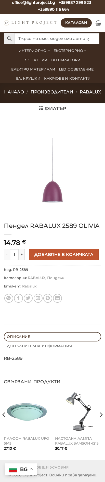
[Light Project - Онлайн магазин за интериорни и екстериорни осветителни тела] (30, 23)
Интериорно (33, 51)
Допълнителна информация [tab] (39, 346)
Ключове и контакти (67, 78)
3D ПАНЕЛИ (35, 60)
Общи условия (52, 467)
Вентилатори (66, 60)
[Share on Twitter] (28, 298)
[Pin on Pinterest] (47, 298)
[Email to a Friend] (38, 298)
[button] (98, 23)
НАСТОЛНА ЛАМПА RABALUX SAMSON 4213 (77, 441)
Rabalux (29, 286)
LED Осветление (76, 69)
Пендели (55, 278)
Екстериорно (68, 51)
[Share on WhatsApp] (8, 298)
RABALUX (90, 91)
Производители (52, 91)
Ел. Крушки (28, 78)
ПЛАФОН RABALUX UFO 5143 (26, 441)
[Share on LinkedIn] (57, 298)
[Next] (101, 425)
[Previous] (4, 425)
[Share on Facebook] (18, 298)
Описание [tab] (18, 337)
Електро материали (33, 69)
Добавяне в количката (64, 254)
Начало (14, 91)
